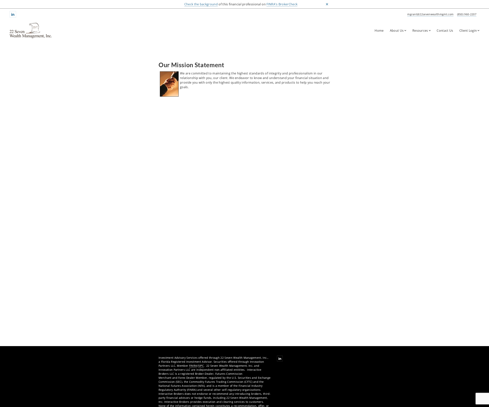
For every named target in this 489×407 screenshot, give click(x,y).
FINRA (193, 365)
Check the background (201, 4)
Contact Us (445, 30)
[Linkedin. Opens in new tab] (13, 14)
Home (379, 30)
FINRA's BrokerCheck (281, 4)
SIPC (201, 365)
